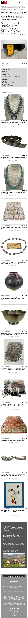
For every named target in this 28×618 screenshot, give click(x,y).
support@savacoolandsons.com (9, 551)
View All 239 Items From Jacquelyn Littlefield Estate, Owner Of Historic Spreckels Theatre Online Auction (13, 7)
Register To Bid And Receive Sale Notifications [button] (14, 576)
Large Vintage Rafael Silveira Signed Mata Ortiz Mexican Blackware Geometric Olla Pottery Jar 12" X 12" (13, 298)
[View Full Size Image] (25, 61)
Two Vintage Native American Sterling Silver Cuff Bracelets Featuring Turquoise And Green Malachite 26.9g (14, 475)
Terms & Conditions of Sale (8, 82)
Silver (7, 542)
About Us (5, 586)
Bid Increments (5, 84)
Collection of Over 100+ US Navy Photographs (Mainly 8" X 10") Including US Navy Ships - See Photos (12, 406)
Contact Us (10, 586)
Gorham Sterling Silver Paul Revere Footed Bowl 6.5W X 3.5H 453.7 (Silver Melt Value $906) (14, 334)
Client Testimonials (14, 587)
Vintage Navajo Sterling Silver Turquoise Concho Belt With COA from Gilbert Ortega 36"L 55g (14, 262)
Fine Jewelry (10, 542)
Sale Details (4, 81)
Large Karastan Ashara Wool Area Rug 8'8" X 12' (12, 440)
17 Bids (2, 65)
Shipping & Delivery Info (7, 85)
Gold (4, 542)
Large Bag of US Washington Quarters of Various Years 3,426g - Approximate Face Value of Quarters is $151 (13, 369)
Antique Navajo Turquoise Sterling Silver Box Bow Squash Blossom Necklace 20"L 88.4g (13, 123)
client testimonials (7, 537)
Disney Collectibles (12, 543)
